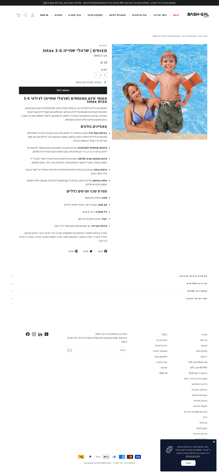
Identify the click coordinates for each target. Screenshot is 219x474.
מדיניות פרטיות (200, 433)
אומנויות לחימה (117, 15)
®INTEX (103, 45)
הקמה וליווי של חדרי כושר (195, 378)
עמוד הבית (202, 36)
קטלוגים (203, 422)
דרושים (204, 356)
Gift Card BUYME (198, 367)
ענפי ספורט (74, 15)
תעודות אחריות (200, 400)
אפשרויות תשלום (197, 291)
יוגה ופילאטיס (139, 15)
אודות (204, 334)
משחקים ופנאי (95, 15)
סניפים (204, 345)
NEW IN (44, 15)
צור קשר (203, 340)
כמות (104, 69)
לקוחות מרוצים (200, 406)
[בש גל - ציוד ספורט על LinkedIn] (40, 334)
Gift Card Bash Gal (198, 362)
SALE (176, 15)
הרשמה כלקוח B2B (198, 373)
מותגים (58, 15)
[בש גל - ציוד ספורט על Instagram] (34, 334)
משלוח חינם (201, 350)
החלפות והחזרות (199, 389)
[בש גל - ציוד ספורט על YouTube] (46, 334)
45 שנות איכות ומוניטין (193, 276)
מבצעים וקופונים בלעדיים (195, 411)
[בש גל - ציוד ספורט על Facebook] (28, 334)
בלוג (205, 417)
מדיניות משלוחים (197, 283)
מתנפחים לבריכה (189, 36)
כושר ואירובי (160, 15)
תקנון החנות (201, 428)
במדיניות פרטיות (193, 456)
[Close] (214, 441)
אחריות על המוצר (196, 298)
